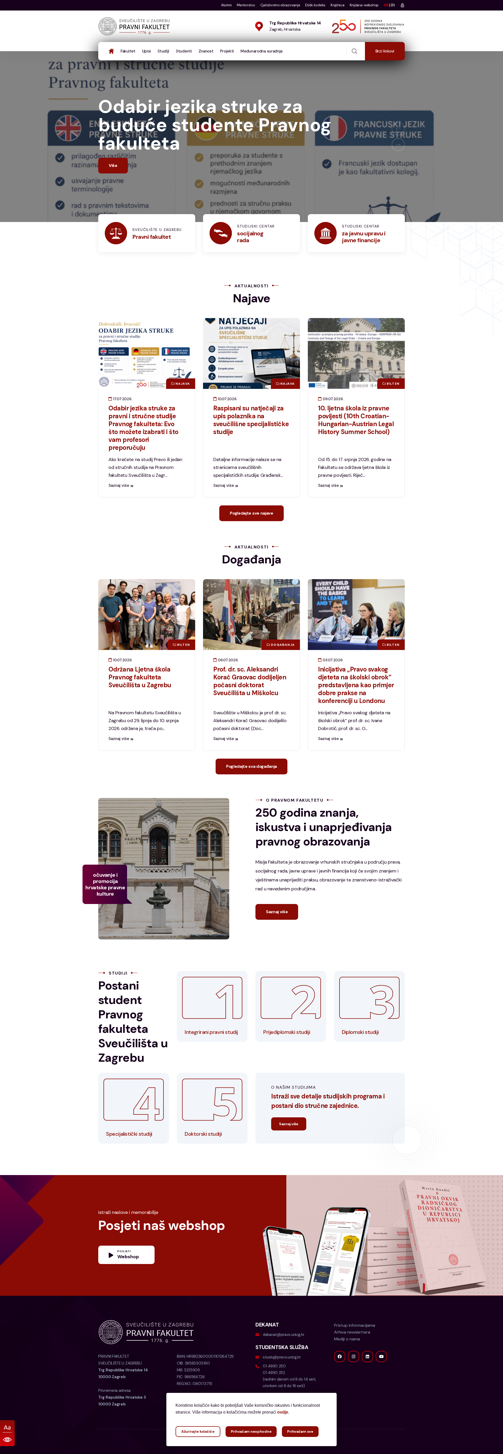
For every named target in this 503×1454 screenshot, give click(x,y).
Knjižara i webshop (364, 5)
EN (393, 5)
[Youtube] (381, 1375)
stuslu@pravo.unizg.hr (282, 1375)
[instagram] (353, 1375)
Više (113, 184)
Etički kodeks (315, 5)
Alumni (226, 5)
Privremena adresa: (122, 1415)
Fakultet (128, 51)
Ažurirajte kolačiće (198, 1431)
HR (386, 5)
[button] (398, 138)
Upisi (146, 51)
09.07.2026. (332, 417)
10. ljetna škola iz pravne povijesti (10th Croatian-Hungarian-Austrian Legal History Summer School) (356, 438)
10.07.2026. (227, 417)
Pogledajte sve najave (251, 531)
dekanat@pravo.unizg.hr (283, 1353)
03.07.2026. (332, 678)
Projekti (227, 51)
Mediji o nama (347, 1357)
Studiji (163, 51)
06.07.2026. (227, 678)
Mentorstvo (246, 5)
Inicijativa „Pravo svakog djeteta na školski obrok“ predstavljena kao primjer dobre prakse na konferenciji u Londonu (356, 703)
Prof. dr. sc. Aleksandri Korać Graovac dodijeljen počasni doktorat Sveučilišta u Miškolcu (249, 699)
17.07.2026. (122, 417)
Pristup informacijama (354, 1343)
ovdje (282, 1412)
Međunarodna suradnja (261, 51)
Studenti (184, 51)
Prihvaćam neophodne (251, 1431)
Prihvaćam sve (300, 1431)
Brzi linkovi (384, 51)
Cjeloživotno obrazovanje (280, 5)
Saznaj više (118, 503)
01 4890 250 (274, 1384)
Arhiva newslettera (352, 1350)
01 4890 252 (274, 1391)
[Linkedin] (367, 1375)
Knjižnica (338, 5)
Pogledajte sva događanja (251, 784)
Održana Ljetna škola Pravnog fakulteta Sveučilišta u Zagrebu (139, 695)
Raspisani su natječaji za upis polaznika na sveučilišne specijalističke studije (251, 438)
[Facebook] (339, 1375)
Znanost (206, 51)
